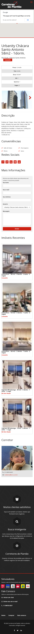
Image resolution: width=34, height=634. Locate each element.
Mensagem (6, 211)
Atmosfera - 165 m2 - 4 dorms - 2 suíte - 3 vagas (16, 275)
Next (29, 98)
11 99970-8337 (7, 605)
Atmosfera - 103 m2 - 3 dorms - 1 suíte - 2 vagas (16, 352)
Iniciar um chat (8, 597)
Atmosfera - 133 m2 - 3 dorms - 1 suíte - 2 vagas (16, 313)
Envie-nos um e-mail (10, 601)
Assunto (5, 204)
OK (28, 20)
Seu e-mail (6, 190)
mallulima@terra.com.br (11, 475)
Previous (5, 98)
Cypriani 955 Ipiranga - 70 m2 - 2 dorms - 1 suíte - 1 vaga (16, 429)
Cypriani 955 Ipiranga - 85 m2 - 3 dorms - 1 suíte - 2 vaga (16, 390)
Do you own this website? (10, 20)
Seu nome (6, 182)
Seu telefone (7, 197)
